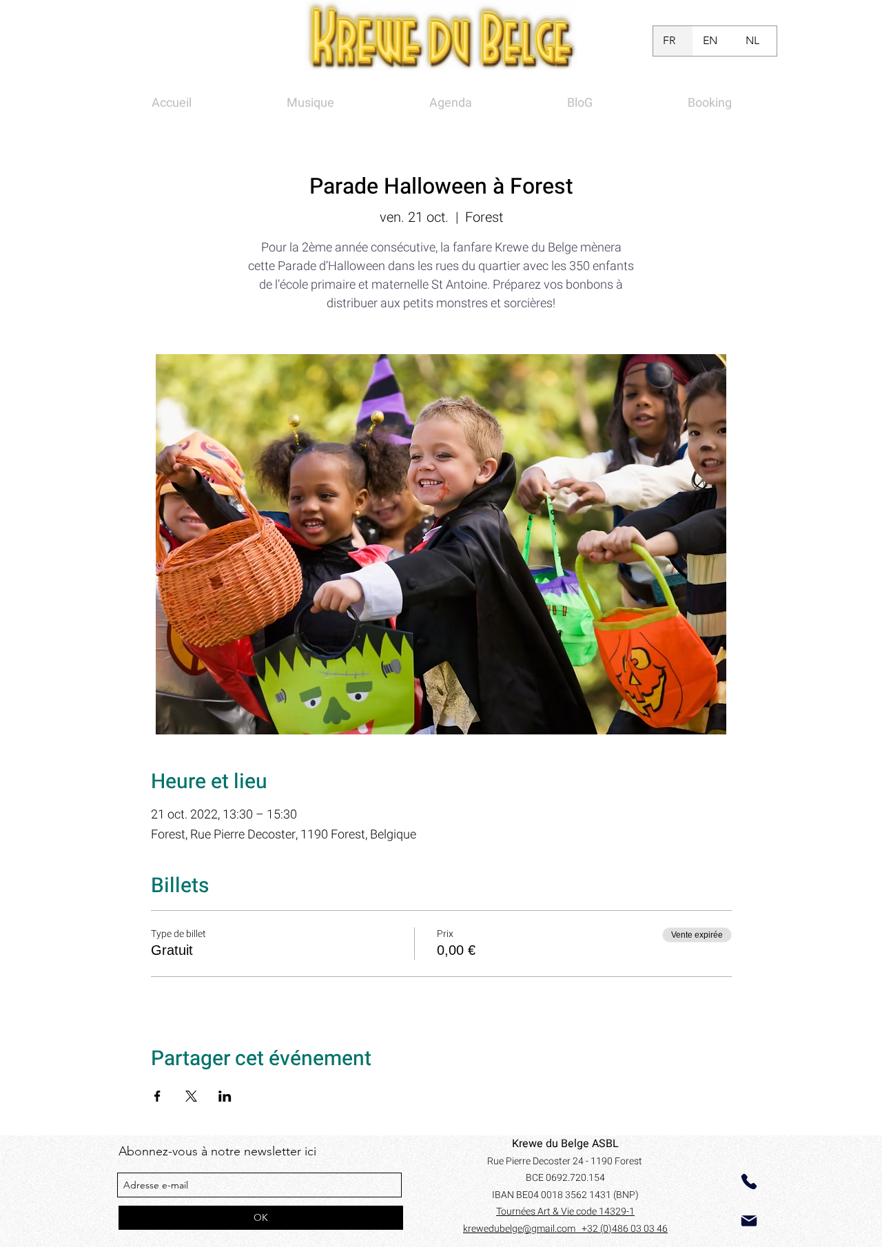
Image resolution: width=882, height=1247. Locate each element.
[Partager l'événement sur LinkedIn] (225, 1096)
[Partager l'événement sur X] (191, 1096)
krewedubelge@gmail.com (522, 1229)
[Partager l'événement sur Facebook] (157, 1096)
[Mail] (749, 1221)
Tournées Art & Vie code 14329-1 (565, 1211)
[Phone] (749, 1182)
